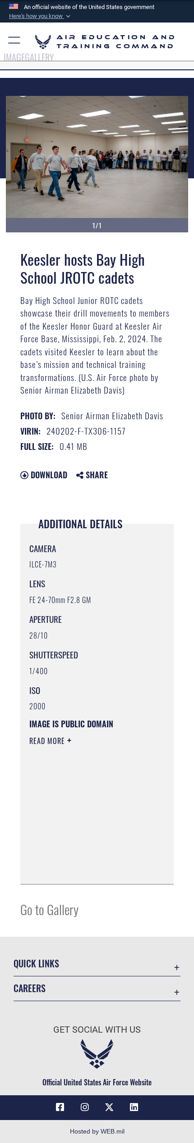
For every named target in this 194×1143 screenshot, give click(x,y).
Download (47, 475)
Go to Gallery (49, 909)
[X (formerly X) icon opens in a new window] (109, 1107)
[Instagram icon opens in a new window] (85, 1107)
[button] (40, 16)
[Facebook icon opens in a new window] (60, 1107)
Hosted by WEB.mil (97, 1131)
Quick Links (36, 963)
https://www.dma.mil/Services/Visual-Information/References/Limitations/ (84, 854)
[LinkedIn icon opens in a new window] (134, 1107)
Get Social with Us (97, 1030)
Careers (30, 988)
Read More (48, 740)
